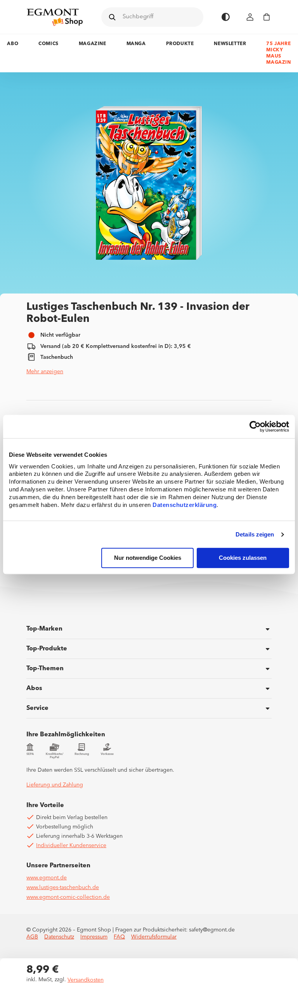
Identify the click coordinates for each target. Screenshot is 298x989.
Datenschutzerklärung (184, 505)
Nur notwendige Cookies (147, 558)
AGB (32, 937)
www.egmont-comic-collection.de (68, 897)
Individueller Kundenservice (71, 845)
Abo (12, 44)
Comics (48, 44)
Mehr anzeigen (44, 371)
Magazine (92, 44)
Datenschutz (59, 937)
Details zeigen (255, 534)
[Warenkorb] (266, 17)
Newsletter (230, 44)
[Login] (250, 17)
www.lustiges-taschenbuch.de (62, 887)
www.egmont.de (46, 878)
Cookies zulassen (243, 558)
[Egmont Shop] (54, 17)
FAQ (119, 937)
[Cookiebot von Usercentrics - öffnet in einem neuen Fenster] (255, 426)
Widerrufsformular (154, 937)
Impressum (93, 937)
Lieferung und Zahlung (54, 785)
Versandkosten (86, 980)
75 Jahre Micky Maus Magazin (278, 53)
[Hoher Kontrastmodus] (226, 17)
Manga (136, 44)
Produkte (180, 44)
